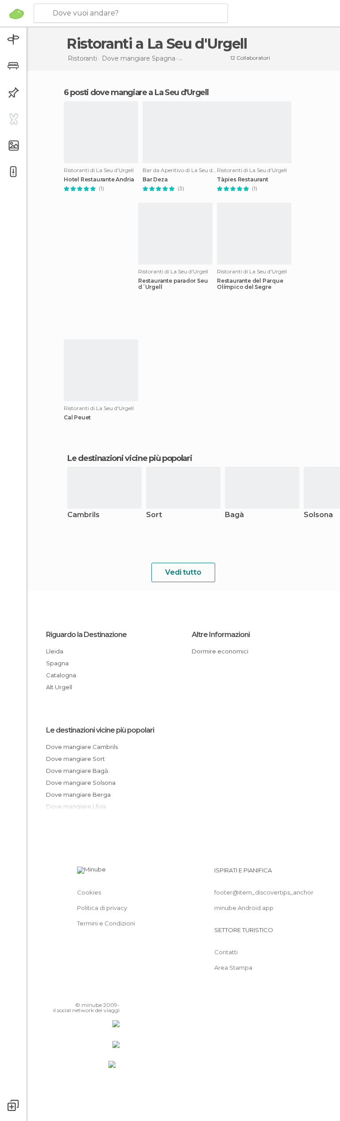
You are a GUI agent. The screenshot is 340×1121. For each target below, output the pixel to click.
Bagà (234, 515)
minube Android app (244, 907)
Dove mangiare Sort (75, 758)
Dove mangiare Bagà (77, 770)
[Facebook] (79, 992)
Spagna (57, 663)
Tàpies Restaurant (242, 180)
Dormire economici (220, 651)
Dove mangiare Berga (78, 794)
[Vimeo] (102, 992)
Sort (154, 515)
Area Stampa (233, 967)
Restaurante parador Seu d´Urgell (173, 284)
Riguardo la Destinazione (86, 634)
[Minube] (16, 14)
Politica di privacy (102, 907)
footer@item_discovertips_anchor (263, 892)
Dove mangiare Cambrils (82, 746)
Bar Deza (155, 180)
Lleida (54, 651)
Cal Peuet (77, 418)
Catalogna (61, 675)
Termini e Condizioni (106, 923)
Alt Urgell (59, 687)
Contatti (226, 952)
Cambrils (83, 515)
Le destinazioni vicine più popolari (129, 458)
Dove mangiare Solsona (81, 782)
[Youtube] (113, 992)
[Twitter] (90, 992)
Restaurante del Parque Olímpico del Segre (250, 284)
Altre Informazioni (221, 634)
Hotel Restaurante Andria (99, 180)
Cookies (89, 892)
